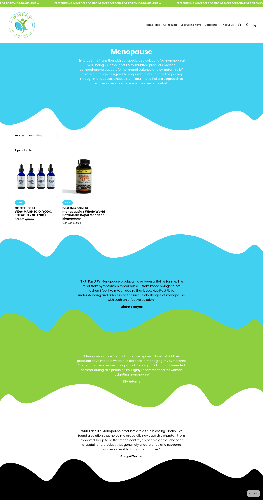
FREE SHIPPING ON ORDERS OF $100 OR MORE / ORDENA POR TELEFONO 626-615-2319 (101, 3)
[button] (239, 25)
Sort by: (19, 135)
